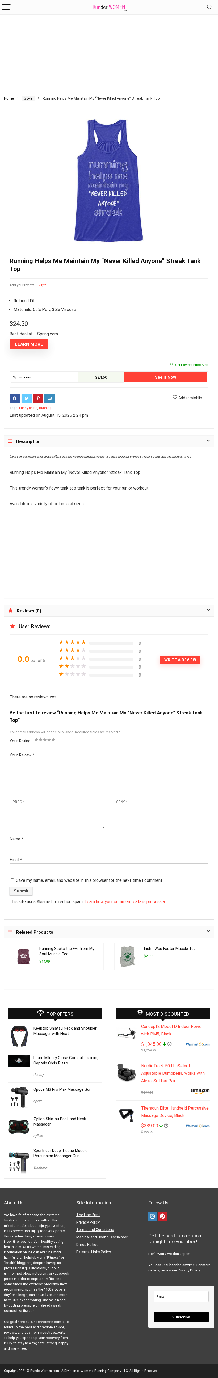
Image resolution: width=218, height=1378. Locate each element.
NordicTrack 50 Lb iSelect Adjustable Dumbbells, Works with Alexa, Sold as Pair (173, 1073)
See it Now (165, 377)
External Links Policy (93, 1252)
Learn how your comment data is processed (125, 901)
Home (9, 98)
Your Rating (20, 741)
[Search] (209, 7)
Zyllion (38, 1136)
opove (38, 1101)
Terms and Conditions (95, 1230)
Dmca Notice (87, 1244)
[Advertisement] (109, 52)
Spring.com (21, 377)
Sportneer (40, 1167)
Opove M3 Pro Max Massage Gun (62, 1089)
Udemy (38, 1075)
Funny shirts (28, 408)
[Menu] (6, 7)
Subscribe (181, 1317)
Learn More (29, 344)
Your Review (22, 755)
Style (28, 98)
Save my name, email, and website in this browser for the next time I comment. (89, 880)
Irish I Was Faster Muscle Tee (170, 948)
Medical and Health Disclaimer (102, 1237)
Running (45, 408)
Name (16, 839)
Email (16, 859)
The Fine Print (88, 1215)
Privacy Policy (88, 1222)
